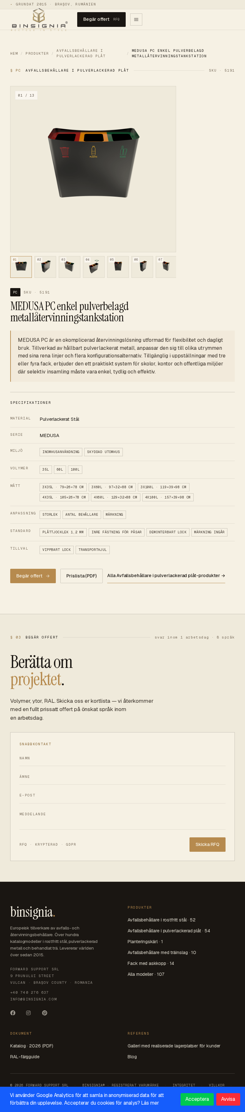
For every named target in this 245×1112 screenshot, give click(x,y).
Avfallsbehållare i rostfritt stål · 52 (162, 920)
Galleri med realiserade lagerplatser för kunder (174, 1046)
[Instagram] (31, 1015)
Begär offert (101, 19)
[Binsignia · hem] (39, 19)
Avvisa (228, 1099)
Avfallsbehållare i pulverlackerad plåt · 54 (169, 931)
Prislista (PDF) (81, 576)
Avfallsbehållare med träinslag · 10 (162, 952)
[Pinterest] (47, 1015)
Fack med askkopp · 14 (151, 963)
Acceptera (197, 1099)
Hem (14, 53)
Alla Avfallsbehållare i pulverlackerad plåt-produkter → (166, 575)
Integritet (184, 1085)
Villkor (217, 1085)
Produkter (37, 53)
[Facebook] (15, 1015)
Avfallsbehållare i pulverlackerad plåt (81, 53)
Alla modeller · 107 (146, 974)
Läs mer (150, 1103)
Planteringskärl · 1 (145, 941)
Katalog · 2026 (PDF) (31, 1046)
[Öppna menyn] (136, 19)
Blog (132, 1057)
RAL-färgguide (25, 1057)
